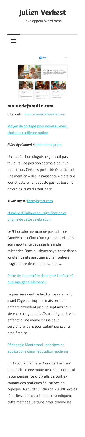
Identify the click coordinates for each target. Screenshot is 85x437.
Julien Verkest (42, 12)
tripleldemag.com (48, 144)
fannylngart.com (40, 201)
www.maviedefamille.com (44, 114)
